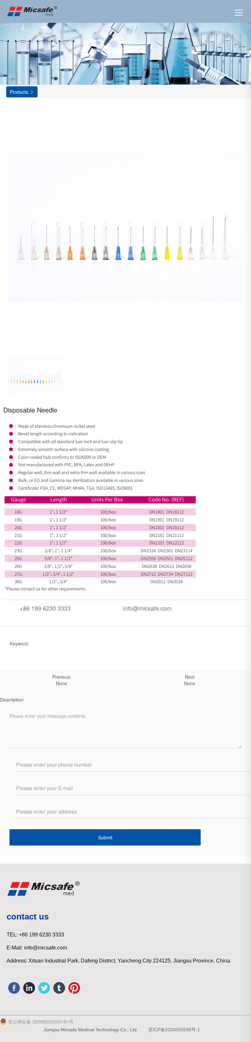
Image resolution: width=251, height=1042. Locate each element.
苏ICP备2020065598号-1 (173, 1029)
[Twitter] (44, 988)
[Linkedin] (29, 988)
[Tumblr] (59, 988)
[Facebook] (14, 988)
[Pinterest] (74, 988)
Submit (105, 837)
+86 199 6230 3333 (45, 608)
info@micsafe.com (147, 608)
